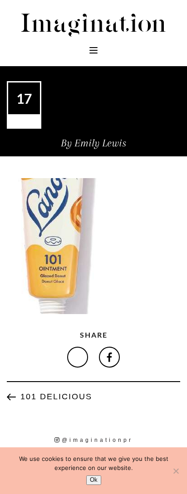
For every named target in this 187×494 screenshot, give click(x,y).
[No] (175, 470)
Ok (94, 479)
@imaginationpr (97, 440)
